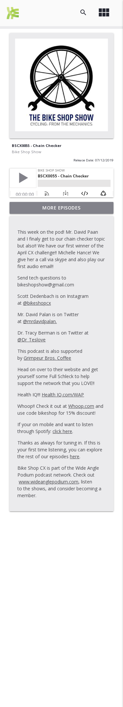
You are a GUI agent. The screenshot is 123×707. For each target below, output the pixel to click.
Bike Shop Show (26, 151)
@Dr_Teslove (31, 339)
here (74, 456)
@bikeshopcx (37, 303)
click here (62, 431)
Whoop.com (81, 406)
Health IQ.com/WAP (63, 394)
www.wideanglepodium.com (48, 482)
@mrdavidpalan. (40, 321)
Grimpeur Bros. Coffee (47, 358)
